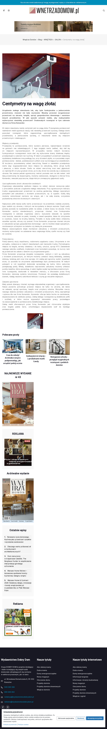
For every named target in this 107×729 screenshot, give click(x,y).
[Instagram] (8, 10)
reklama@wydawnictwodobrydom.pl (18, 702)
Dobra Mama (42, 670)
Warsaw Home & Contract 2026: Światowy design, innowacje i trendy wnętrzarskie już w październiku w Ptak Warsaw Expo (17, 585)
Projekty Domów (43, 683)
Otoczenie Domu (43, 680)
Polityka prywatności (10, 724)
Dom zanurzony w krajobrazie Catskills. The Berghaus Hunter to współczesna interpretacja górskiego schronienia (17, 561)
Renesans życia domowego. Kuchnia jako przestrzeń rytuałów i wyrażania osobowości (17, 539)
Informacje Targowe (80, 677)
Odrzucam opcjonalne (66, 718)
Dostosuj (80, 718)
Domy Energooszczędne (46, 673)
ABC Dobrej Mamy (44, 667)
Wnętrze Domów (43, 690)
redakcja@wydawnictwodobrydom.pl (19, 697)
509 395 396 (9, 687)
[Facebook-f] (4, 10)
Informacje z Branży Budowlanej (85, 680)
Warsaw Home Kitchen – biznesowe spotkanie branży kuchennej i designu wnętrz (15, 573)
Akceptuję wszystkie (94, 718)
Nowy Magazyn (43, 677)
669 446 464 (9, 692)
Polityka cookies (23, 724)
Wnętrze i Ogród (79, 696)
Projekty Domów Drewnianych (48, 686)
